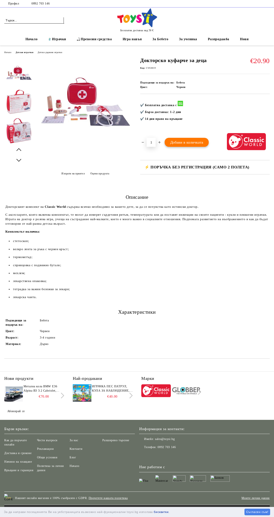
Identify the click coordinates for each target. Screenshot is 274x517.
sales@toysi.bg (165, 439)
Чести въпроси (47, 440)
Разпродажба (218, 39)
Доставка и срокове (17, 453)
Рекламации (45, 448)
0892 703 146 (40, 3)
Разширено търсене (116, 440)
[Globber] (186, 391)
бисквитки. (162, 512)
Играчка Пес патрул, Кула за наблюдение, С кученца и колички (112, 389)
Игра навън (132, 39)
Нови (244, 39)
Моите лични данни (255, 498)
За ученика (188, 39)
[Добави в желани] (267, 115)
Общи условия (47, 457)
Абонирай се (16, 411)
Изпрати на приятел (73, 173)
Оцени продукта (99, 173)
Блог (73, 457)
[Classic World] (156, 391)
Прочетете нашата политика (108, 498)
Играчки (59, 39)
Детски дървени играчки (50, 52)
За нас (74, 440)
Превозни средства (96, 39)
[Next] (61, 395)
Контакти (76, 448)
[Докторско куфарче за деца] (85, 145)
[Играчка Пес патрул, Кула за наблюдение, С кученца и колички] (82, 394)
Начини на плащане (18, 461)
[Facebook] (267, 3)
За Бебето (160, 39)
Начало (31, 39)
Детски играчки (24, 52)
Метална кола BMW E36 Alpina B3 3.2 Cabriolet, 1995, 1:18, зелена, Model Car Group (41, 389)
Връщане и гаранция (18, 470)
